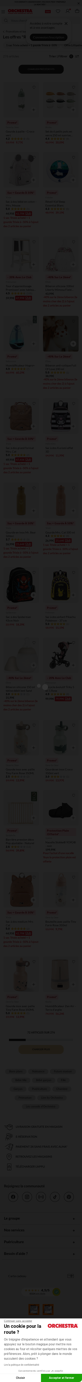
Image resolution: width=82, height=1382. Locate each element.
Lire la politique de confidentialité (21, 1364)
